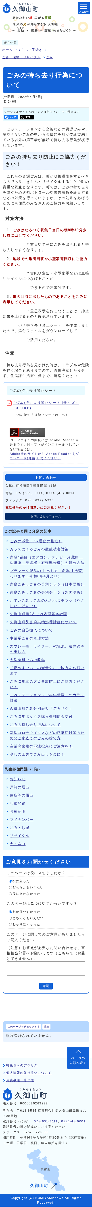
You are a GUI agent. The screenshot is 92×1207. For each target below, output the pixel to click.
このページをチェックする (24, 1026)
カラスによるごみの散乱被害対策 (39, 549)
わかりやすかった (26, 911)
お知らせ (17, 779)
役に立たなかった (26, 893)
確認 (46, 986)
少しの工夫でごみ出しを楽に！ (37, 754)
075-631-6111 (46, 1121)
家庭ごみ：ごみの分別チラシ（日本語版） (47, 584)
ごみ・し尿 (19, 828)
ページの (78, 1060)
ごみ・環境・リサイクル (21, 57)
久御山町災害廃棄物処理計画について (43, 622)
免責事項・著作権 (20, 1080)
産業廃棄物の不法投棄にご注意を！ (41, 746)
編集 (46, 1026)
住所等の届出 (21, 795)
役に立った (21, 881)
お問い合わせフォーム (46, 516)
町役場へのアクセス (22, 1065)
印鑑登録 (17, 803)
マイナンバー (21, 819)
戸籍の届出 (19, 787)
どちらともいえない (28, 887)
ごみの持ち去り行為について (35, 725)
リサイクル (19, 836)
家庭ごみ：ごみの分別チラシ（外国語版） (47, 592)
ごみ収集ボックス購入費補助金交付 (41, 716)
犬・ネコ (17, 844)
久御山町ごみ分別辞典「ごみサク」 (41, 708)
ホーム (7, 50)
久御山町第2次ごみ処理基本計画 (38, 614)
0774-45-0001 (73, 1121)
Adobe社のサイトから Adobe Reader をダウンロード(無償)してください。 (44, 456)
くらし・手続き (30, 50)
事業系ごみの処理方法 (29, 638)
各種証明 (17, 811)
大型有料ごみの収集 (27, 660)
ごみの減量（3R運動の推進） (36, 541)
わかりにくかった (26, 924)
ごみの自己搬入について (31, 630)
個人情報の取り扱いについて (29, 1073)
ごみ (49, 57)
